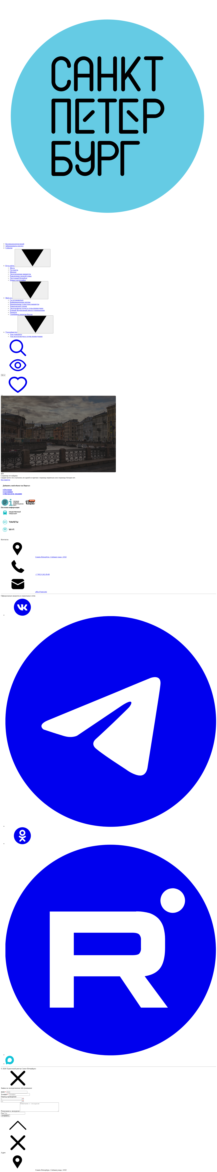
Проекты (13, 312)
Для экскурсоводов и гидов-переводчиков (26, 336)
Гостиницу (8, 492)
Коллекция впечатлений (14, 244)
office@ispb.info (41, 592)
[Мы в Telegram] (110, 826)
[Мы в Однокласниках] (22, 844)
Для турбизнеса (16, 334)
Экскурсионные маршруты (20, 274)
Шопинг (13, 272)
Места (12, 268)
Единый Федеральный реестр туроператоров (27, 310)
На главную (5, 480)
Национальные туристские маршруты (24, 304)
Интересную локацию (13, 494)
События (8, 248)
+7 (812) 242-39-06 (42, 574)
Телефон (4, 1094)
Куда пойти (10, 266)
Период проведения (8, 1097)
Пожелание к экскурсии (10, 1111)
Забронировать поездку (14, 246)
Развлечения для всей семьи (21, 276)
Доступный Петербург (18, 278)
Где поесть (14, 270)
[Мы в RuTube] (110, 1055)
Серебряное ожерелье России (21, 314)
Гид (2, 1113)
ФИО (3, 1092)
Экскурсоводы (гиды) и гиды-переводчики (26, 308)
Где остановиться (16, 300)
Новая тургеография (18, 280)
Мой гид (9, 298)
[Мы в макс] (9, 1064)
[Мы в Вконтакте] (22, 615)
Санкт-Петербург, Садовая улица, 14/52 (51, 557)
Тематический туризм (18, 306)
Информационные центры (20, 302)
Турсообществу (11, 332)
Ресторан (8, 490)
